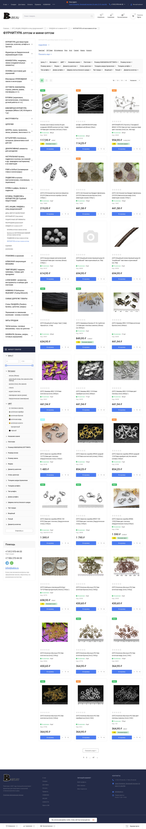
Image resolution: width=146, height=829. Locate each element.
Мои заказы (81, 785)
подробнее (42, 45)
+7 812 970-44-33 (117, 4)
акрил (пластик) (14, 391)
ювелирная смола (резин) (18, 395)
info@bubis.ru (12, 568)
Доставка (45, 785)
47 (93, 757)
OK (93, 820)
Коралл (89, 50)
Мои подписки (82, 789)
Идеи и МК (45, 805)
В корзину (50, 149)
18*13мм (49, 50)
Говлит (76, 50)
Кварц (82, 50)
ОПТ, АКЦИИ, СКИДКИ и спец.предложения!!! (27, 28)
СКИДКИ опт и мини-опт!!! (58, 28)
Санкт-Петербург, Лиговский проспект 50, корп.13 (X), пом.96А (88, 4)
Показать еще (44, 54)
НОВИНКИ (45, 795)
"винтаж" (41, 50)
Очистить (18, 531)
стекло (11, 388)
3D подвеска (58, 50)
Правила (45, 791)
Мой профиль (81, 782)
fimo (65, 50)
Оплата (44, 788)
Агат (70, 50)
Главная (6, 28)
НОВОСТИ (45, 802)
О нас (44, 778)
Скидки (44, 781)
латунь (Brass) (14, 375)
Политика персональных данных (13, 795)
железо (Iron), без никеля (17, 384)
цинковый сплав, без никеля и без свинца (21, 379)
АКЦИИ (44, 798)
